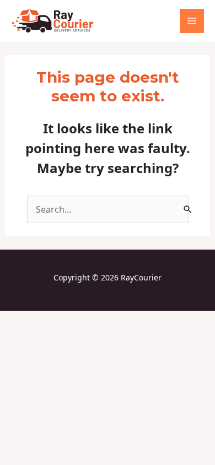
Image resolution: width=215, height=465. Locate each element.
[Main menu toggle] (192, 21)
